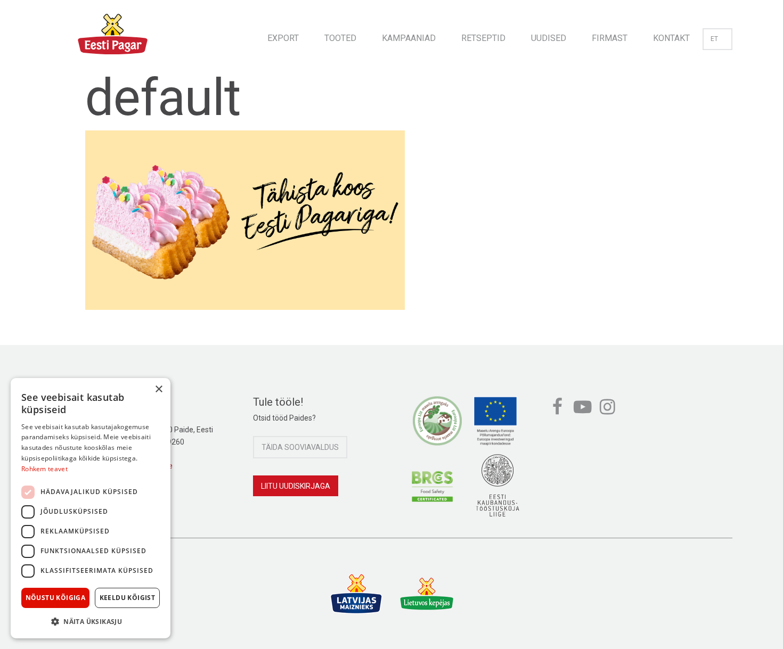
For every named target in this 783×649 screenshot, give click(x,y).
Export (283, 38)
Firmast (609, 38)
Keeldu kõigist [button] (128, 597)
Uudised (548, 38)
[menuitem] (283, 35)
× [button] (158, 389)
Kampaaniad (409, 38)
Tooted (340, 38)
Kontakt (671, 38)
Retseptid (483, 38)
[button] (90, 621)
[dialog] (90, 508)
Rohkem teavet (44, 468)
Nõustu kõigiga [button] (56, 597)
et (714, 39)
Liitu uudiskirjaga (295, 486)
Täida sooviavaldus (300, 447)
